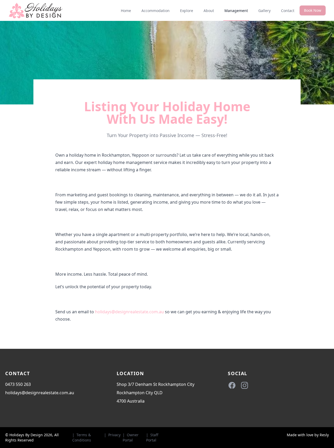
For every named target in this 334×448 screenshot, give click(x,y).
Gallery (264, 10)
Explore (186, 10)
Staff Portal (152, 437)
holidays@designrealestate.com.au (130, 312)
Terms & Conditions (81, 437)
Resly (324, 434)
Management (236, 10)
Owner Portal (131, 437)
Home (126, 10)
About (209, 10)
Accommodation (155, 10)
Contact (287, 10)
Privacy (114, 434)
